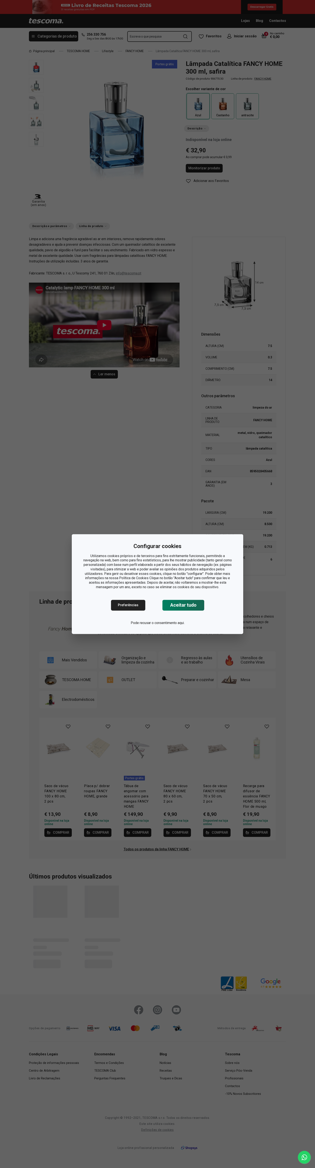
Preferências (128, 605)
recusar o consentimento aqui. (162, 623)
